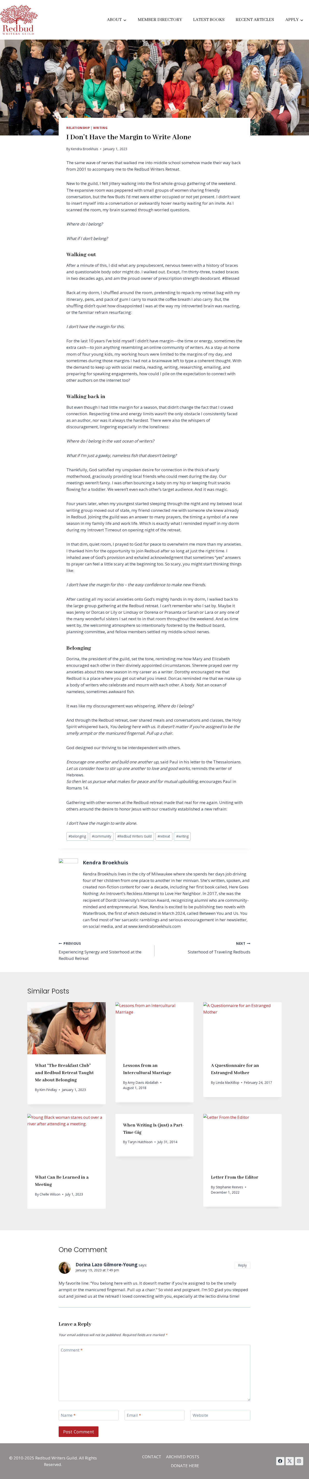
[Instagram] (299, 1461)
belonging (77, 836)
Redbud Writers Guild (134, 836)
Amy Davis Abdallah (143, 1082)
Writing (100, 128)
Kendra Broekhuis (84, 149)
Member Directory (160, 20)
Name (68, 1415)
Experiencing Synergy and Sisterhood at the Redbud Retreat (100, 951)
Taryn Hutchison (140, 1142)
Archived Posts (182, 1456)
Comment (72, 1350)
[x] (280, 1461)
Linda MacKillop (227, 1082)
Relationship (78, 128)
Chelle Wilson (50, 1194)
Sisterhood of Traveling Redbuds (219, 948)
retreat (164, 836)
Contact (151, 1456)
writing (182, 836)
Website (200, 1415)
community (101, 836)
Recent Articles (255, 20)
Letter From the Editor (234, 1177)
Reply (242, 1265)
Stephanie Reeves (229, 1187)
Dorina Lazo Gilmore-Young (106, 1264)
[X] (290, 1461)
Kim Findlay (48, 1089)
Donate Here (185, 1465)
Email (134, 1415)
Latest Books (209, 20)
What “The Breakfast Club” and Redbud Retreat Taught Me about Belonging (64, 1073)
